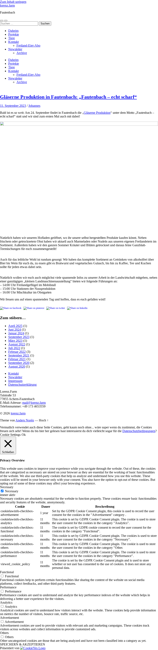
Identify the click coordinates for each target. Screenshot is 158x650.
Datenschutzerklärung (22, 384)
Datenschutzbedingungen (138, 431)
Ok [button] (24, 434)
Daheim (13, 30)
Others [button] (4, 633)
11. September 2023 (13, 105)
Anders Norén (24, 420)
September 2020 (18, 363)
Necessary (11, 491)
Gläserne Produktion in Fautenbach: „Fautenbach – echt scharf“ (68, 97)
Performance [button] (8, 587)
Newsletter (15, 49)
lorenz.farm (7, 5)
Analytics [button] (6, 602)
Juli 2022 (14, 348)
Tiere (11, 38)
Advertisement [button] (9, 617)
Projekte (13, 34)
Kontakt (13, 42)
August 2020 (16, 366)
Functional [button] (7, 572)
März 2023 (15, 340)
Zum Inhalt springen (13, 1)
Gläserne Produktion (97, 112)
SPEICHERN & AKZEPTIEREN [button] (22, 644)
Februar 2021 (17, 359)
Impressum (15, 381)
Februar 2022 (17, 351)
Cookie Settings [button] (10, 434)
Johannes (34, 105)
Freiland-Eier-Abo (28, 45)
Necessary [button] (6, 487)
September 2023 (18, 337)
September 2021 (18, 355)
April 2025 (15, 326)
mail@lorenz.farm (34, 402)
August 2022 (16, 344)
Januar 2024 (16, 333)
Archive (21, 53)
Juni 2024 (14, 329)
